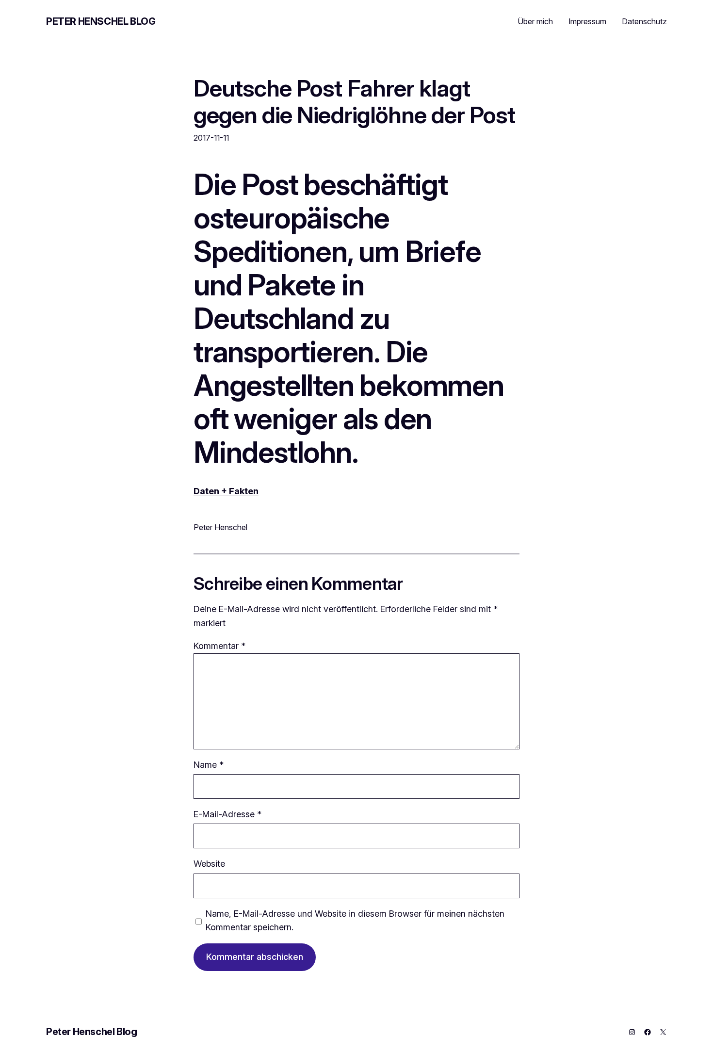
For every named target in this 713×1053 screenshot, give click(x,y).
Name (209, 765)
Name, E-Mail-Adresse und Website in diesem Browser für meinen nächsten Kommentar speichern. (355, 920)
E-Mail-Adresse (227, 814)
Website (209, 864)
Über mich (535, 21)
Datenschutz (644, 21)
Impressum (587, 21)
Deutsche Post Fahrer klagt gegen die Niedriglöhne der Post (354, 101)
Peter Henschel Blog (100, 21)
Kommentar (219, 646)
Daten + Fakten (226, 491)
